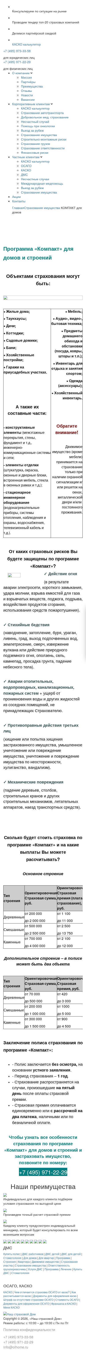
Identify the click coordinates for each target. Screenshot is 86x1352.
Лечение (66, 1269)
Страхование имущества (39, 135)
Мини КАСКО (11, 1307)
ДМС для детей (71, 1254)
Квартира (24, 1261)
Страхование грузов (35, 143)
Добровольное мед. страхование (45, 117)
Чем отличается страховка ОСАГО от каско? (42, 1292)
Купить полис (11, 1254)
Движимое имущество (45, 1261)
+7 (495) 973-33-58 (17, 51)
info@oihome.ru (15, 1347)
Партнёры (28, 82)
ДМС (24, 174)
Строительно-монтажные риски (43, 139)
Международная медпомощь (42, 183)
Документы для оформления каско (55, 1296)
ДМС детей (52, 1254)
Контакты (18, 201)
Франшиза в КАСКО (63, 1303)
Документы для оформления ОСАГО (26, 1303)
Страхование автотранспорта (42, 112)
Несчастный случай (35, 121)
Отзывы (26, 90)
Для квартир (46, 1258)
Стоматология (12, 1258)
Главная (18, 207)
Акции (16, 196)
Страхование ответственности (43, 148)
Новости (27, 95)
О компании (21, 73)
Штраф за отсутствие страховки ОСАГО (28, 1299)
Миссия (26, 77)
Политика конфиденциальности (29, 1329)
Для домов (30, 1258)
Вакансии (28, 99)
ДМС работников (32, 1254)
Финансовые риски (34, 152)
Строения (9, 1261)
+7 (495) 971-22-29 (17, 62)
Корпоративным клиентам (31, 104)
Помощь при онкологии (38, 126)
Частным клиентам (25, 157)
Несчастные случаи (35, 179)
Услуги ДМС (35, 1269)
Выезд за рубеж (32, 130)
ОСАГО (26, 165)
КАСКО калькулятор (35, 108)
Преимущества (32, 86)
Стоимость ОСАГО (67, 1299)
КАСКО (26, 170)
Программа (63, 1258)
